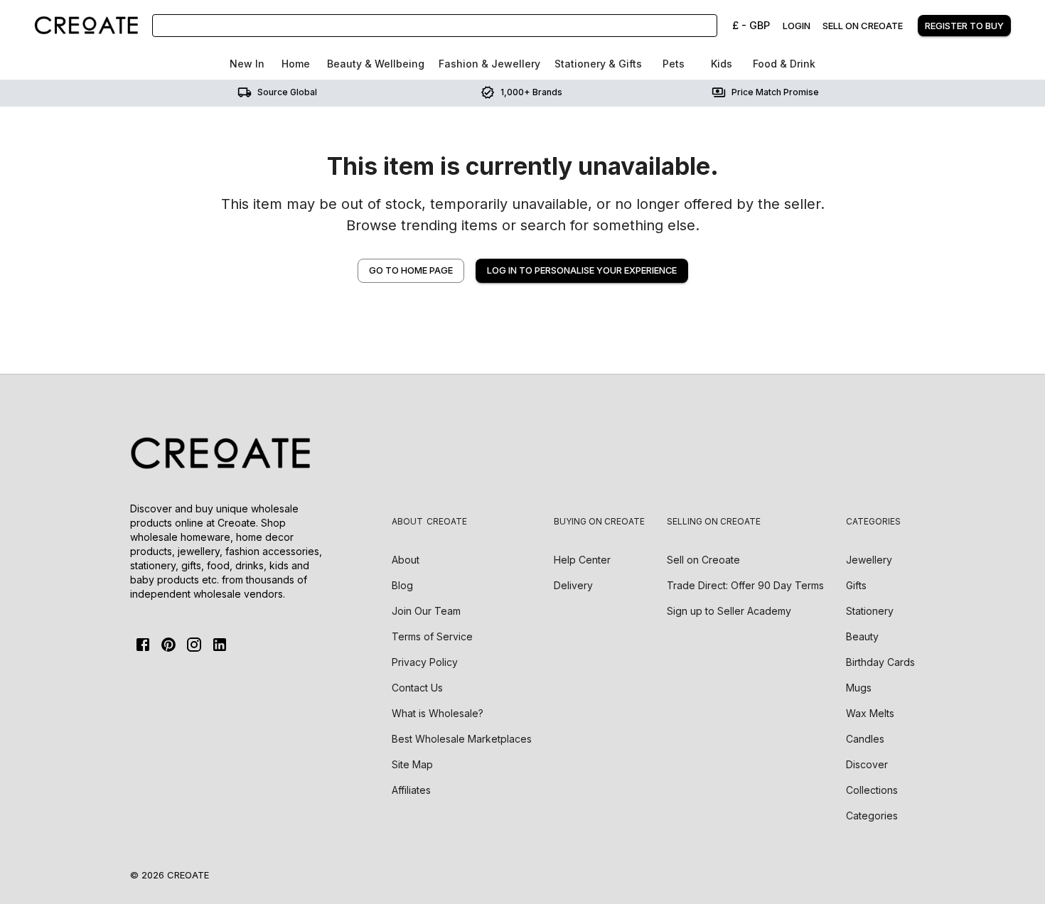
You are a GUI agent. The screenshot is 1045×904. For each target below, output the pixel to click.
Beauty (862, 636)
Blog (402, 585)
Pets (674, 64)
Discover (867, 764)
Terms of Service (432, 636)
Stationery (870, 611)
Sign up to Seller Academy (729, 611)
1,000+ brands (531, 92)
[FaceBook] (143, 644)
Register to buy (964, 25)
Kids (721, 64)
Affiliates (411, 790)
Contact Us (417, 688)
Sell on (703, 560)
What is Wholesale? (437, 713)
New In (247, 64)
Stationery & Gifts (598, 64)
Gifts (856, 585)
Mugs (859, 688)
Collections (872, 790)
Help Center (582, 560)
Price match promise (775, 92)
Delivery (573, 585)
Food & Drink (784, 64)
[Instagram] (194, 644)
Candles (865, 739)
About (405, 560)
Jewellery (869, 560)
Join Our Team (426, 611)
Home (296, 64)
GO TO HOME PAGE (411, 270)
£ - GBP (751, 25)
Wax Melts (870, 713)
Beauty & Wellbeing (375, 64)
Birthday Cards (880, 662)
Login (796, 25)
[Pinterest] (168, 644)
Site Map (412, 764)
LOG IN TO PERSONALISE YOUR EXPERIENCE (582, 270)
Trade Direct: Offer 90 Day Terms (745, 585)
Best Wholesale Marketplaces (462, 739)
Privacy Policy (425, 662)
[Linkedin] (220, 644)
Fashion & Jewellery (489, 64)
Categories (872, 815)
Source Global (287, 92)
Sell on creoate (862, 25)
